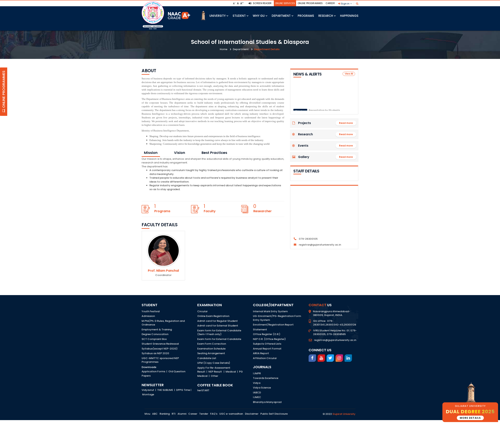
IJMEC (257, 397)
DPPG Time (183, 390)
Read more (346, 123)
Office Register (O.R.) (266, 334)
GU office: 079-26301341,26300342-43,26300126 (334, 323)
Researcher (262, 211)
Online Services (285, 3)
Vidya (256, 383)
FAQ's (213, 414)
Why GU (259, 16)
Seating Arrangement (211, 353)
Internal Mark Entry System (270, 311)
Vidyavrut (148, 390)
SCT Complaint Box (154, 339)
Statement (260, 329)
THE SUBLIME (165, 390)
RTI (174, 414)
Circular (202, 311)
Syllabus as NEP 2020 (155, 353)
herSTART (203, 390)
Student (239, 16)
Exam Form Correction (211, 344)
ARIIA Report (261, 353)
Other (214, 376)
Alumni (182, 414)
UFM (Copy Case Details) (213, 363)
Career (330, 3)
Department (281, 16)
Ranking (165, 414)
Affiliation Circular (265, 358)
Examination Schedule (211, 348)
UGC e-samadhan (231, 414)
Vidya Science (262, 387)
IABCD (257, 392)
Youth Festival (151, 311)
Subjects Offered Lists (267, 344)
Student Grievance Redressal (160, 344)
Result (201, 371)
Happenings (349, 16)
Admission (148, 316)
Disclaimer (251, 414)
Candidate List (206, 358)
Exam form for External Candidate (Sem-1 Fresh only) (219, 332)
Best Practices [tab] (214, 152)
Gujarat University (343, 414)
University (217, 16)
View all (349, 73)
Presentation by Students (324, 106)
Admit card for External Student (217, 325)
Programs (306, 16)
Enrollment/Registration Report (273, 324)
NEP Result (215, 371)
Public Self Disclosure (274, 414)
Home (223, 49)
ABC (155, 414)
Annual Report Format (267, 348)
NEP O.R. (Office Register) (269, 339)
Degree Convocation (155, 334)
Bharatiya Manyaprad (267, 402)
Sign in (345, 3)
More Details (470, 418)
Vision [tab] (179, 152)
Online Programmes (310, 3)
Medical (231, 371)
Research (325, 16)
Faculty (210, 211)
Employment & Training (157, 329)
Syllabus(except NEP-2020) (160, 348)
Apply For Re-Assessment (213, 368)
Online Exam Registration (213, 316)
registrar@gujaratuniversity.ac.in (335, 340)
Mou (147, 414)
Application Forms (153, 371)
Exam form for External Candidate (219, 339)
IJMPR (257, 373)
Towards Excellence (265, 378)
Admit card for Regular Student (217, 321)
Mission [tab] (151, 152)
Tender (203, 414)
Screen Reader (261, 3)
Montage (148, 394)
